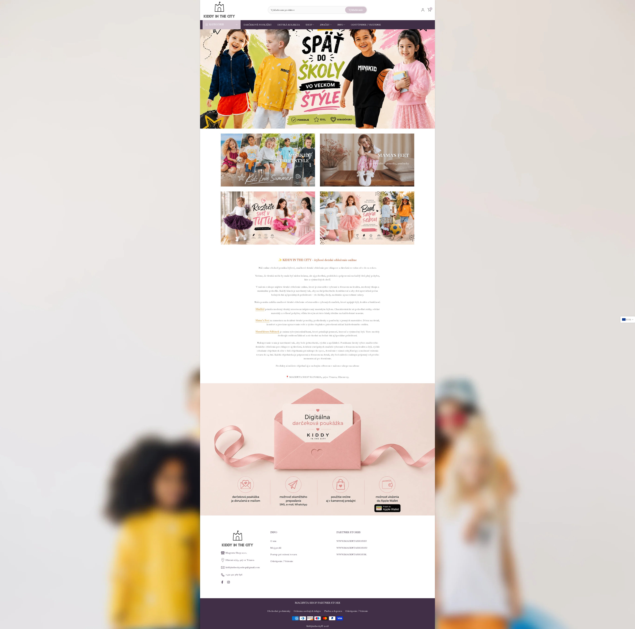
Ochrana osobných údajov (307, 610)
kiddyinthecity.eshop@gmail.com (243, 567)
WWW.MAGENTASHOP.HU (352, 547)
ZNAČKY (325, 24)
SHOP (309, 24)
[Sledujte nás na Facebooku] (222, 582)
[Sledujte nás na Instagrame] (228, 582)
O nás (273, 540)
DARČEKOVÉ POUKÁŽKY (258, 24)
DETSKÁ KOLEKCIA (288, 24)
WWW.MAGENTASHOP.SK (351, 554)
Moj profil (275, 547)
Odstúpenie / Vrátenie (281, 561)
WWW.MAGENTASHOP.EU (352, 540)
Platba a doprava (333, 610)
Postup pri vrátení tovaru (283, 554)
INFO (340, 24)
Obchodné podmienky (278, 610)
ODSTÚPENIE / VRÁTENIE (366, 24)
